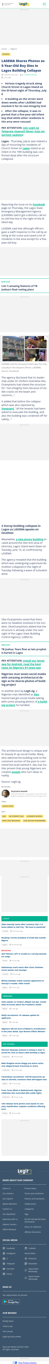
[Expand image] (46, 338)
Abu (36, 694)
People (4, 1113)
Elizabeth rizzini (34, 816)
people (16, 772)
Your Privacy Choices (27, 1362)
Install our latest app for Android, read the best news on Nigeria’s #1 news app (23, 664)
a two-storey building (30, 539)
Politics (4, 961)
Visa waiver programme (34, 821)
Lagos (26, 148)
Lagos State (7, 806)
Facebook (39, 204)
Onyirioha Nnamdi (30, 75)
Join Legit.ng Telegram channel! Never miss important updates (23, 131)
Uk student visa (16, 816)
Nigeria (13, 49)
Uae (4, 816)
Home (4, 49)
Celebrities (6, 1057)
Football (5, 931)
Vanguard (7, 408)
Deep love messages (11, 821)
